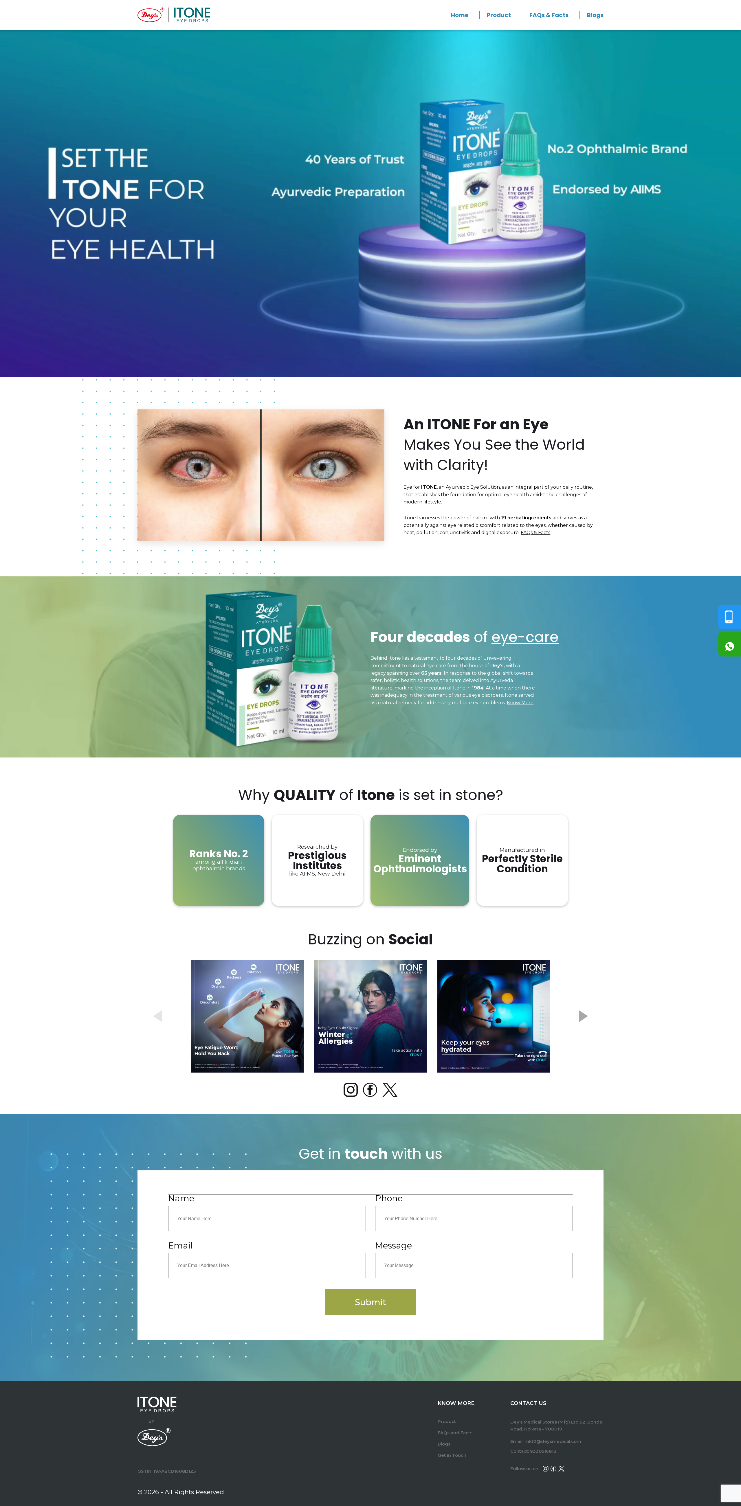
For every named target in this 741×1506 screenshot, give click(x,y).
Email (180, 1245)
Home (459, 15)
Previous (157, 1016)
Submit (370, 1302)
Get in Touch (452, 1455)
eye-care (525, 637)
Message (393, 1245)
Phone (389, 1198)
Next (583, 1016)
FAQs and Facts (455, 1432)
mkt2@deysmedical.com (552, 1441)
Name (181, 1198)
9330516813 (543, 1451)
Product (499, 15)
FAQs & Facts (548, 15)
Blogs (595, 15)
